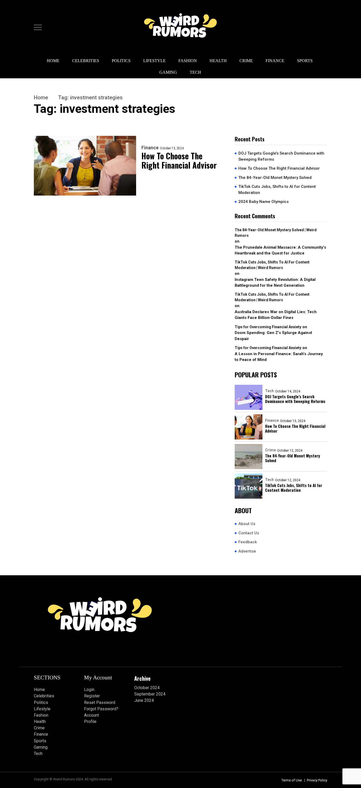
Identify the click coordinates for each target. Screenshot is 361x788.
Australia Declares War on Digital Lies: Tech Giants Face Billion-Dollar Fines (276, 314)
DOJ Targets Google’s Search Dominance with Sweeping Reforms (281, 156)
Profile (90, 721)
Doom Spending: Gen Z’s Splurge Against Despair (273, 335)
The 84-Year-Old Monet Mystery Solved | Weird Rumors (276, 233)
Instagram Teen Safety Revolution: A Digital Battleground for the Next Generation (275, 282)
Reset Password (99, 702)
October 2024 (147, 687)
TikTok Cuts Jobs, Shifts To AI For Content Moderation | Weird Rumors (272, 265)
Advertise (247, 551)
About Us (246, 523)
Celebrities (85, 60)
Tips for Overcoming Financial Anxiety (268, 327)
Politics (121, 60)
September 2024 (149, 694)
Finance (275, 60)
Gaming (168, 72)
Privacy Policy (317, 780)
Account (91, 715)
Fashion (187, 60)
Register (92, 695)
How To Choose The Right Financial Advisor (179, 160)
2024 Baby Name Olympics (263, 201)
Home (53, 60)
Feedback (247, 542)
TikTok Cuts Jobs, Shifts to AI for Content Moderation (277, 189)
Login (89, 689)
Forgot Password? (101, 708)
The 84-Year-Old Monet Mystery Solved (275, 177)
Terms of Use (291, 780)
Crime (246, 60)
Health (218, 60)
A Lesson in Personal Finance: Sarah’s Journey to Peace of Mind (279, 356)
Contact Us (248, 533)
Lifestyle (154, 60)
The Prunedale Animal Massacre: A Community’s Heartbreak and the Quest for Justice (280, 250)
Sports (305, 60)
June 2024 (144, 700)
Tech (195, 72)
